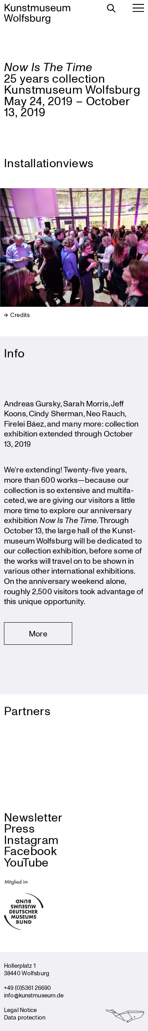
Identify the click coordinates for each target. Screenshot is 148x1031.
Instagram (31, 839)
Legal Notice (20, 1010)
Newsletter (33, 817)
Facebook (30, 850)
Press (19, 828)
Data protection (24, 1017)
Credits (19, 315)
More (38, 633)
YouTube (26, 862)
